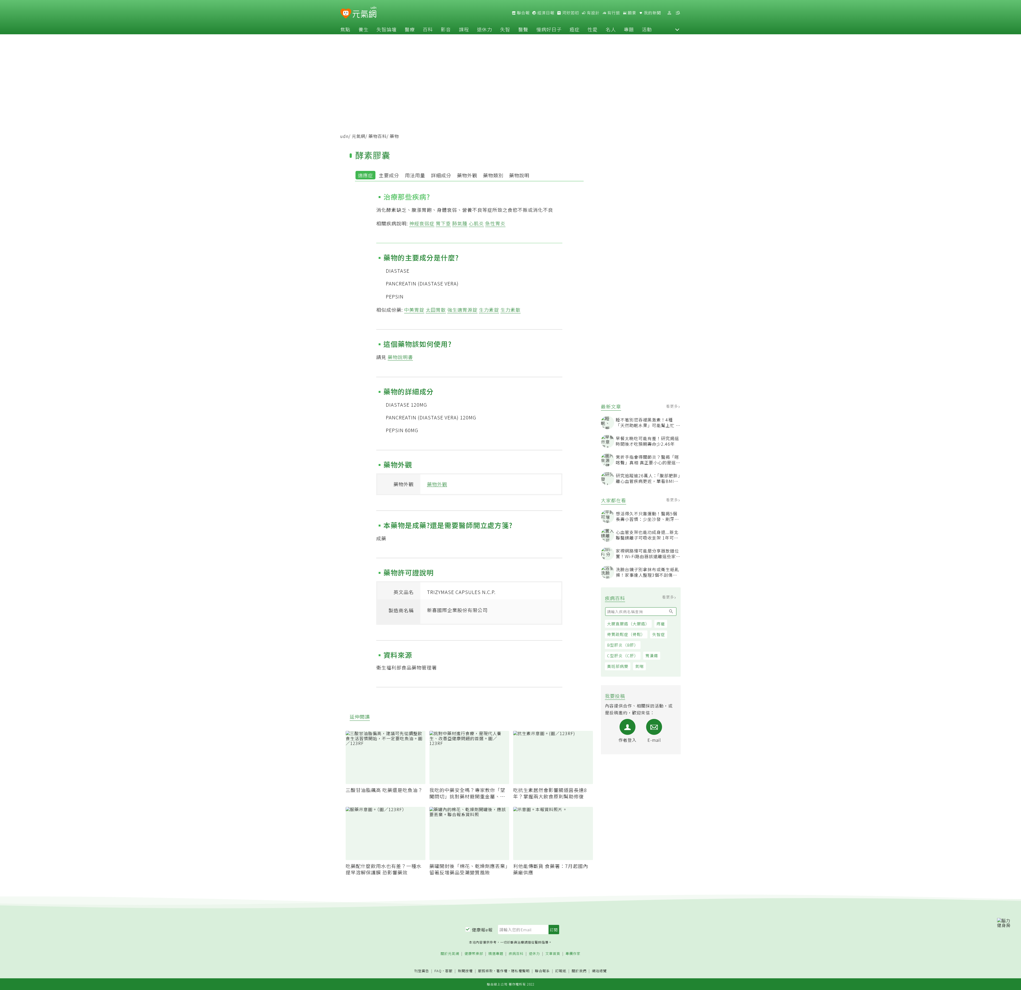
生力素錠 (489, 309)
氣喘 (639, 666)
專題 (629, 29)
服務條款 (485, 970)
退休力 (484, 29)
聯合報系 (542, 971)
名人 (611, 29)
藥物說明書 (400, 356)
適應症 (365, 175)
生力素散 (510, 309)
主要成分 (389, 175)
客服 (449, 970)
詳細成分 (441, 175)
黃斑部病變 (617, 666)
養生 (363, 29)
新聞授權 (465, 971)
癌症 (575, 29)
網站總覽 (599, 971)
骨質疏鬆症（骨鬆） (626, 634)
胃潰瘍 (651, 655)
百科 (428, 29)
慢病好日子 (549, 29)
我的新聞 (652, 12)
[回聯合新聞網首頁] (345, 14)
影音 (446, 29)
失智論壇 (386, 29)
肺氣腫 (459, 223)
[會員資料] (669, 13)
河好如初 (570, 12)
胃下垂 (443, 223)
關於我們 (579, 971)
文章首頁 (552, 954)
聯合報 (523, 12)
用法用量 (415, 175)
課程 (464, 29)
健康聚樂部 (474, 954)
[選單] (678, 13)
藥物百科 (378, 136)
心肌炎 (476, 223)
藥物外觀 (467, 175)
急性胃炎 (495, 223)
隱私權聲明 (520, 970)
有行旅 (613, 12)
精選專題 (495, 954)
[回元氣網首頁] (364, 13)
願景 (631, 12)
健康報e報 (482, 929)
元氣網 (358, 136)
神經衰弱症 (421, 223)
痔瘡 (660, 623)
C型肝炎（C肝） (622, 655)
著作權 (502, 970)
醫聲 (523, 29)
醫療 (410, 29)
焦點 (345, 29)
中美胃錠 (414, 309)
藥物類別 (493, 175)
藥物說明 (519, 175)
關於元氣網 (450, 954)
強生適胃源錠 (462, 309)
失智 (505, 29)
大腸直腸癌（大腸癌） (628, 623)
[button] (677, 29)
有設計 (593, 12)
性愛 (593, 29)
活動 (647, 29)
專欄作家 (573, 954)
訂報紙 (560, 971)
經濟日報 (545, 12)
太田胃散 (436, 309)
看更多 (672, 406)
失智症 (658, 634)
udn (344, 136)
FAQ (438, 970)
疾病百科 (516, 954)
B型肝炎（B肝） (622, 645)
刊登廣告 (421, 971)
